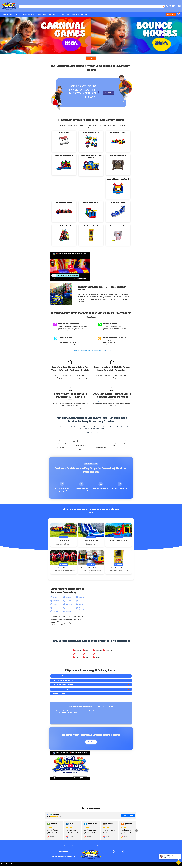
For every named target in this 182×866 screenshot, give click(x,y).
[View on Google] (48, 824)
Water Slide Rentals (118, 203)
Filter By (18, 14)
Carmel (55, 597)
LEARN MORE (63, 537)
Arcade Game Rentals (64, 226)
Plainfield (68, 600)
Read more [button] (50, 834)
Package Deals (26, 14)
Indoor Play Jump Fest (49, 14)
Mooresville (69, 604)
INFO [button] (58, 14)
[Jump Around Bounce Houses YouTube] (118, 851)
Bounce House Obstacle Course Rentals (91, 157)
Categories (65, 845)
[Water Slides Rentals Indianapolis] (136, 35)
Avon (80, 600)
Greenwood (56, 600)
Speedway (81, 604)
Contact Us (84, 14)
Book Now (91, 742)
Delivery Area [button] (65, 14)
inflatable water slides (76, 402)
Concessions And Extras (118, 226)
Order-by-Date (64, 132)
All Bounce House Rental (91, 132)
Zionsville (55, 611)
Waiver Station (76, 14)
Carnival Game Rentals (64, 203)
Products (58, 845)
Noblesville (82, 597)
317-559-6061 (63, 851)
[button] (2, 35)
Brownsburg (107, 350)
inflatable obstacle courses (105, 402)
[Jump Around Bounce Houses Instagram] (122, 851)
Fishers (55, 604)
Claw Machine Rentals (91, 226)
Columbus (68, 611)
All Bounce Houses (36, 14)
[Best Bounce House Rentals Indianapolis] (45, 35)
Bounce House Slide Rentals (64, 156)
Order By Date (171, 14)
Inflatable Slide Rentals (91, 203)
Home (4, 14)
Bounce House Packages (118, 132)
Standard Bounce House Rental (118, 179)
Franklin (55, 607)
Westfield (68, 597)
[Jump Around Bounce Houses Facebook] (114, 851)
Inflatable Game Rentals (118, 156)
